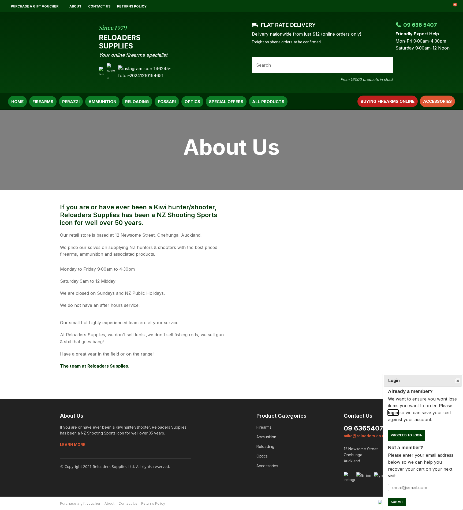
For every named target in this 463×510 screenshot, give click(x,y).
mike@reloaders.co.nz (365, 435)
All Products (268, 101)
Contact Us (99, 6)
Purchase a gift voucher (34, 6)
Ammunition (102, 101)
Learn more (72, 444)
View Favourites (439, 6)
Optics (192, 101)
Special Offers (226, 101)
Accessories (437, 101)
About (75, 6)
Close (457, 380)
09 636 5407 (420, 25)
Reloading (137, 101)
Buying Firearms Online (388, 101)
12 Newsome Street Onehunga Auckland (361, 455)
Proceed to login (407, 435)
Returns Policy (132, 6)
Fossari (167, 101)
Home (17, 101)
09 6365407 (363, 428)
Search (386, 65)
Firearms (42, 101)
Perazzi (71, 101)
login (393, 412)
